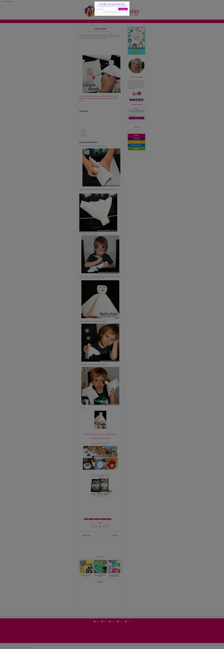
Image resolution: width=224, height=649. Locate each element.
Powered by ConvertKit (112, 13)
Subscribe (123, 9)
